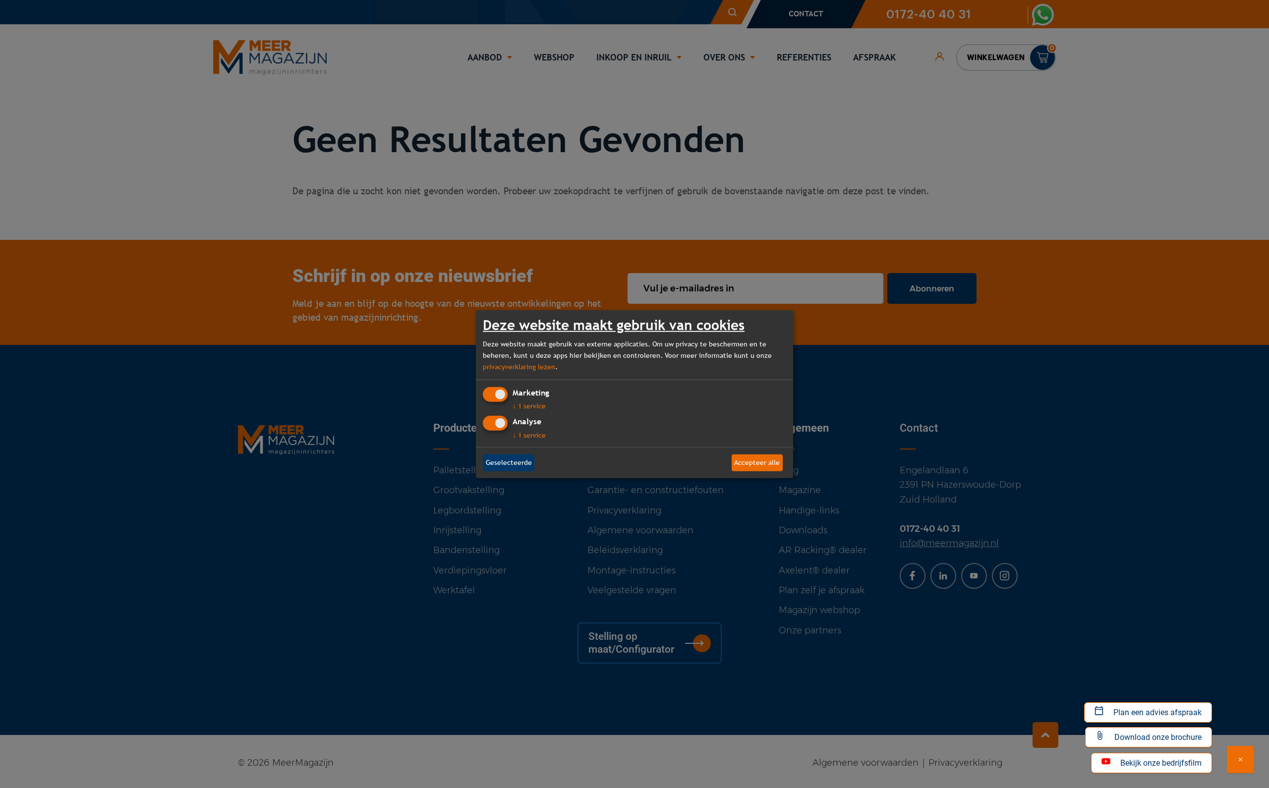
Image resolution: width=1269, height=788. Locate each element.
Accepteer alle (757, 462)
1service (529, 406)
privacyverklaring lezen (519, 367)
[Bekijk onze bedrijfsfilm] (1240, 759)
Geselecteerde (509, 462)
